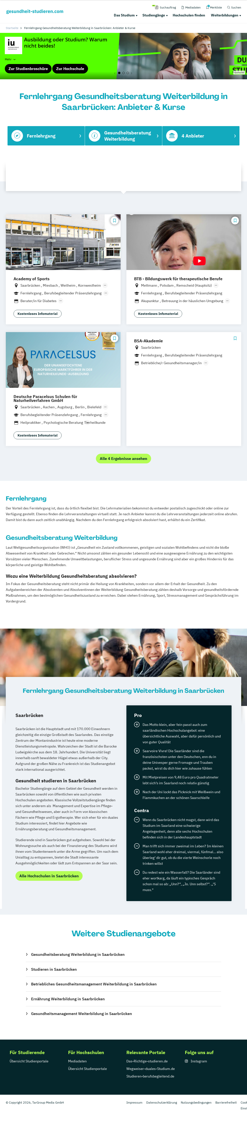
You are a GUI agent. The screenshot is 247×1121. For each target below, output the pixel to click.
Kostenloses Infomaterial (38, 314)
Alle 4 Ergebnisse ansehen (123, 458)
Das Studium (124, 15)
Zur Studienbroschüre (28, 68)
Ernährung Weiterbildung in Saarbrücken (68, 998)
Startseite (12, 28)
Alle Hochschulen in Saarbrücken (49, 875)
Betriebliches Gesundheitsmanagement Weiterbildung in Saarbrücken (93, 984)
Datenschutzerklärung (161, 1102)
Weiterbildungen (224, 15)
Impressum (134, 1102)
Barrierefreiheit (226, 1102)
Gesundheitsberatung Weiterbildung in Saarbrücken (77, 954)
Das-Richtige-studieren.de (147, 1061)
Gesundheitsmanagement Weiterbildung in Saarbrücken (81, 1013)
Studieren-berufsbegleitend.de (150, 1076)
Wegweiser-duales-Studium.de (150, 1068)
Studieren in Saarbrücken (54, 969)
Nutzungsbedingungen (196, 1102)
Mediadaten (77, 1061)
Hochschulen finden (189, 15)
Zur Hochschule (70, 68)
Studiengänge (153, 15)
